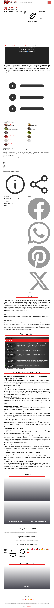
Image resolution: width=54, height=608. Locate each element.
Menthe (27, 540)
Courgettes (23, 540)
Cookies (31, 594)
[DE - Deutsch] (25, 599)
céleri (9, 128)
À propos (18, 594)
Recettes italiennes (11, 2)
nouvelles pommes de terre (38, 124)
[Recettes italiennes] (5, 46)
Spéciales (19, 11)
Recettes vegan (32, 21)
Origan (33, 135)
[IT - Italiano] (20, 599)
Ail (20, 540)
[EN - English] (23, 599)
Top (40, 18)
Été (25, 14)
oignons (10, 132)
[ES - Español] (28, 599)
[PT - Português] (31, 599)
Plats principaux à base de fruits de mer (27, 47)
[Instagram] (28, 597)
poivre (9, 139)
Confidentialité (24, 594)
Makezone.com (29, 606)
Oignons (18, 540)
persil (32, 132)
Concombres (35, 540)
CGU (36, 594)
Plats (5, 11)
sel (32, 139)
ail (32, 128)
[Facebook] (25, 597)
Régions (11, 11)
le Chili (10, 143)
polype (10, 124)
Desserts (42, 11)
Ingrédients (42, 15)
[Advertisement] (27, 34)
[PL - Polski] (33, 599)
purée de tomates (12, 135)
